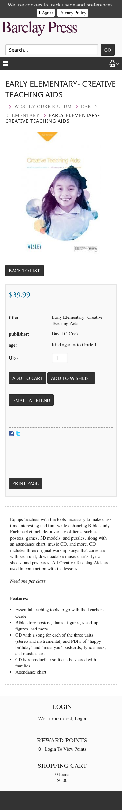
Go (107, 50)
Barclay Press (39, 26)
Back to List (24, 271)
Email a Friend (31, 400)
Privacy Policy (72, 12)
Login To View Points (65, 749)
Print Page (25, 483)
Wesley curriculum (43, 106)
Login (80, 719)
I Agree (46, 12)
